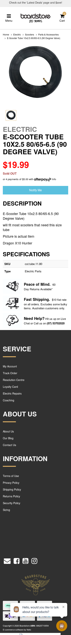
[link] (17, 560)
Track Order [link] (10, 373)
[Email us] (7, 560)
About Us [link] (8, 431)
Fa (26, 299)
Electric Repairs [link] (12, 393)
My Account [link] (10, 366)
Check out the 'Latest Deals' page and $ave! (35, 2)
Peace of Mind (36, 284)
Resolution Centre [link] (13, 380)
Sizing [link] (6, 510)
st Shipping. (39, 299)
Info (54, 179)
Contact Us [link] (9, 445)
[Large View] (11, 115)
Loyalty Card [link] (10, 387)
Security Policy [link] (11, 503)
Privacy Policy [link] (11, 483)
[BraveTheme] (36, 18)
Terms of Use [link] (11, 476)
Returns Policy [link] (11, 496)
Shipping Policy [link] (12, 489)
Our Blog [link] (8, 438)
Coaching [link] (8, 400)
